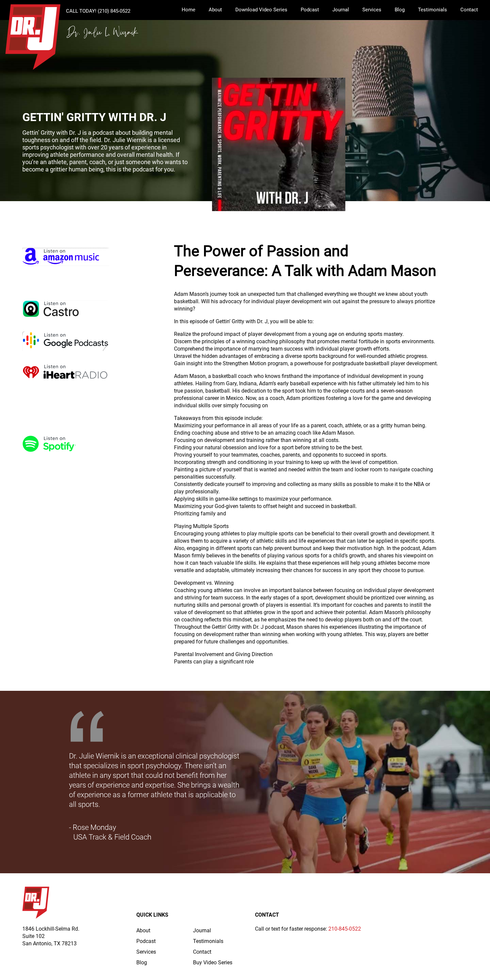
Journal (340, 10)
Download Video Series (261, 10)
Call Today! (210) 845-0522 (98, 11)
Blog (400, 10)
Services (371, 10)
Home (188, 10)
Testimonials (432, 10)
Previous (13, 782)
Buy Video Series (212, 962)
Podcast (310, 10)
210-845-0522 (344, 929)
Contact (469, 10)
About (215, 10)
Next (476, 782)
